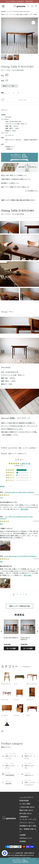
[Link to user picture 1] (5, 545)
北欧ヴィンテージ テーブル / (8, 14)
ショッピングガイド (26, 797)
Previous (2, 351)
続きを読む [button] (24, 509)
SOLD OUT (23, 100)
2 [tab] (21, 361)
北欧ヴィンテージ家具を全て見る (19, 606)
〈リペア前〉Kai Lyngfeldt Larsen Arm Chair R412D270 (16, 517)
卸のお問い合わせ (26, 813)
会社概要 (23, 835)
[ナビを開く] (3, 6)
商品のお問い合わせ (26, 810)
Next (36, 351)
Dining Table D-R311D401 (23, 11)
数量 (2, 93)
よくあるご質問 (25, 804)
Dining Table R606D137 (11, 638)
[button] (10, 470)
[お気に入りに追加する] (3, 100)
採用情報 (23, 841)
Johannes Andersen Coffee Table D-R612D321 (19, 492)
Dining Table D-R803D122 (25, 638)
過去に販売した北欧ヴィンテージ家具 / (26, 14)
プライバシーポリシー (27, 823)
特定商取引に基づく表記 (28, 826)
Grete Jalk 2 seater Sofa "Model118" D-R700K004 (20, 556)
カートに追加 (11, 648)
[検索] (28, 6)
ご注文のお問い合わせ (27, 807)
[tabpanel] (19, 352)
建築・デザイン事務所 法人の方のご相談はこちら (15, 187)
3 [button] (20, 594)
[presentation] (1, 631)
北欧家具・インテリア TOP (8, 11)
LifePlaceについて (26, 838)
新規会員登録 (24, 800)
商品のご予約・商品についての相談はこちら (14, 175)
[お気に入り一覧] (36, 6)
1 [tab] (18, 361)
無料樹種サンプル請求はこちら (10, 183)
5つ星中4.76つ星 (25, 463)
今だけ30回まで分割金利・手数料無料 (19, 1)
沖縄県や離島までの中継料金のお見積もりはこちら (16, 179)
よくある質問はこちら (31, 191)
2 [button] (17, 594)
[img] (4, 495)
